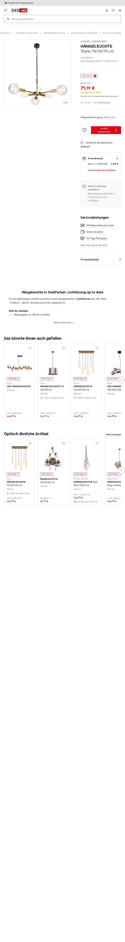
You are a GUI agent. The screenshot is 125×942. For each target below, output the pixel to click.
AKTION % (87, 76)
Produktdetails (90, 259)
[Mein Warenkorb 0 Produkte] (120, 10)
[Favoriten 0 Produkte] (113, 10)
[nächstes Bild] (121, 380)
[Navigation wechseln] (5, 10)
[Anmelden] (107, 10)
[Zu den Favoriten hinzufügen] (84, 130)
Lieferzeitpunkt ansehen (101, 170)
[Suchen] (8, 19)
